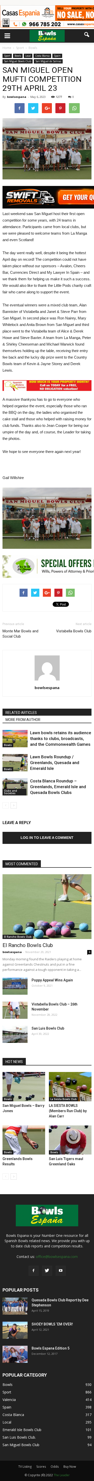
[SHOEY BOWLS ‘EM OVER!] (15, 1330)
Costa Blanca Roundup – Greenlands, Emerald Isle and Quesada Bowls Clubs (58, 786)
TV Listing (25, 1466)
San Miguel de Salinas (48, 61)
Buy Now (69, 1466)
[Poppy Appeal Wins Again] (15, 986)
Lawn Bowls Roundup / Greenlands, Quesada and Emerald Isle (54, 762)
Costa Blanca (42, 55)
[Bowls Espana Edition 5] (15, 1354)
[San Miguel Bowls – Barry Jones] (24, 1086)
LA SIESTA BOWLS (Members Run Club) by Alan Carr (68, 1111)
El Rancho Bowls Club (18, 936)
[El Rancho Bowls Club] (47, 906)
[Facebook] (34, 1271)
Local (28, 55)
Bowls (18, 55)
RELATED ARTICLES (21, 713)
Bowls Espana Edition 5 (50, 1348)
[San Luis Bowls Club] (15, 1034)
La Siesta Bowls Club (63, 1099)
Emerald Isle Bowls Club (22, 1429)
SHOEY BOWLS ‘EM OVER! (52, 1324)
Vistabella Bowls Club (73, 631)
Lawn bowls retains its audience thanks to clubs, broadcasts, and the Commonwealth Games (60, 738)
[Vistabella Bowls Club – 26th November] (15, 1010)
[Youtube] (61, 1271)
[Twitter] (47, 1271)
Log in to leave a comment (47, 838)
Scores (41, 1466)
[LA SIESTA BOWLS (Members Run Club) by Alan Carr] (70, 1086)
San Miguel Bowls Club (17, 61)
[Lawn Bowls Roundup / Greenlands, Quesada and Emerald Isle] (15, 762)
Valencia (9, 1399)
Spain (57, 55)
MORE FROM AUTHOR (23, 720)
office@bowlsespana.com (57, 1256)
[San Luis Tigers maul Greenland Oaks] (70, 1140)
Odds (55, 1466)
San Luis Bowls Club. (20, 1437)
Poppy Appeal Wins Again (52, 980)
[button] (87, 34)
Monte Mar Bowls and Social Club (20, 634)
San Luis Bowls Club (48, 1028)
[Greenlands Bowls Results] (24, 1140)
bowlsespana (16, 97)
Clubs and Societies (10, 792)
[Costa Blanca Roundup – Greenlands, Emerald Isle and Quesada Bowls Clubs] (15, 786)
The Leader (62, 1475)
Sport (7, 55)
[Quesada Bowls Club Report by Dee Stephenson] (15, 1306)
